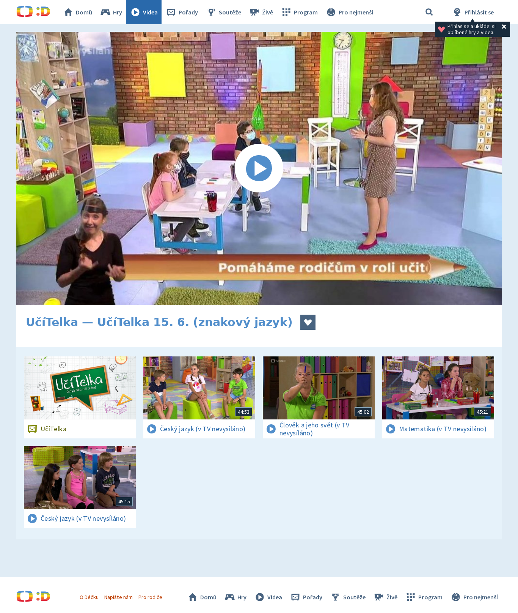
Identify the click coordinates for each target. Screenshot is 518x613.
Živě (267, 12)
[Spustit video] (259, 168)
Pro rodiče (150, 597)
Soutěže (230, 12)
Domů (84, 12)
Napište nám (118, 597)
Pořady (188, 12)
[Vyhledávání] (429, 12)
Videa (150, 12)
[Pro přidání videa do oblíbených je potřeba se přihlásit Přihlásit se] (308, 322)
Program (306, 12)
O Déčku (89, 597)
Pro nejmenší (356, 12)
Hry (117, 12)
